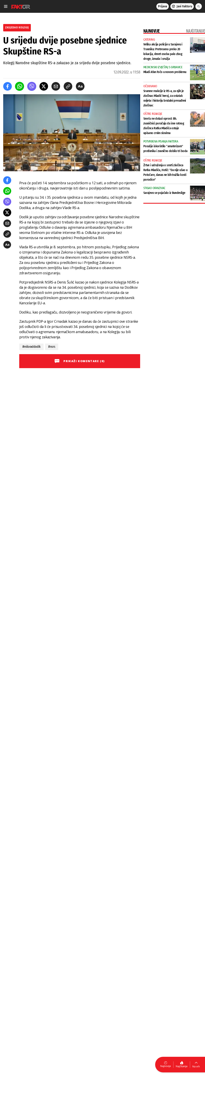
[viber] (31, 86)
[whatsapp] (19, 86)
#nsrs (51, 347)
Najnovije (165, 1066)
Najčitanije (182, 1066)
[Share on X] (43, 86)
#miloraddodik (31, 347)
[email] (55, 86)
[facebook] (7, 86)
